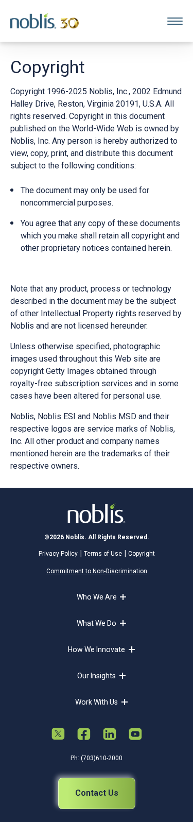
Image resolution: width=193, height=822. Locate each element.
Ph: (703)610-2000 (96, 758)
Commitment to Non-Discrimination (96, 571)
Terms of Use (103, 553)
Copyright (141, 553)
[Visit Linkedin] (109, 735)
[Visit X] (58, 734)
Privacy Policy (58, 553)
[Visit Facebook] (84, 735)
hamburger (175, 21)
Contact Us (96, 793)
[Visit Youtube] (135, 735)
